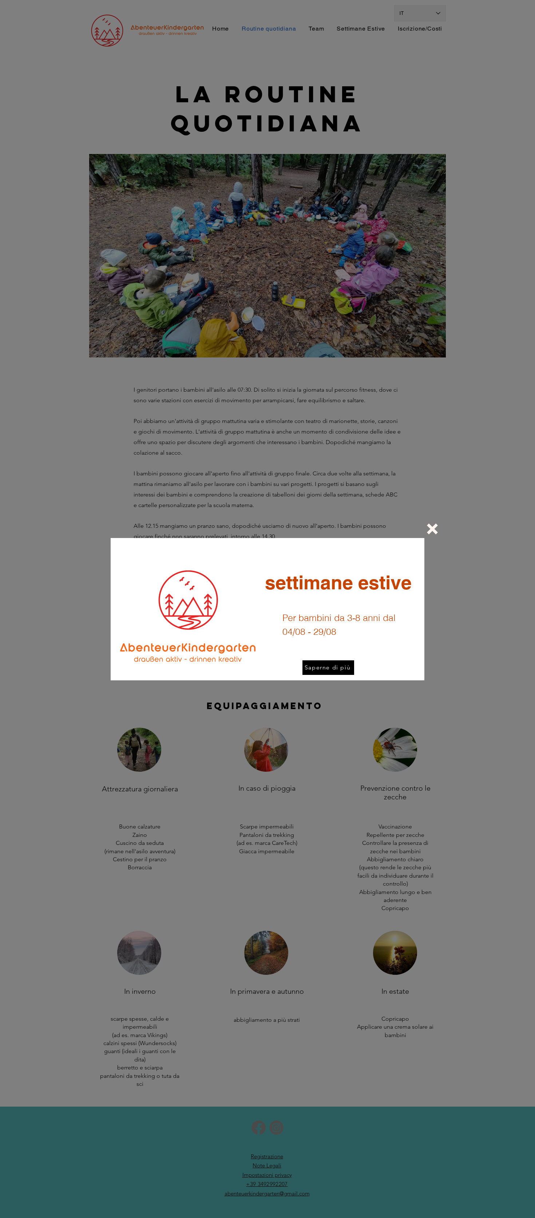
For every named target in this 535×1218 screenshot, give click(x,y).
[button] (432, 528)
